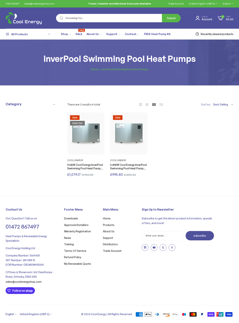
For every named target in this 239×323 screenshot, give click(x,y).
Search (171, 18)
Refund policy (72, 257)
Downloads (71, 218)
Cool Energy (75, 160)
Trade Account (112, 250)
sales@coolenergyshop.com (24, 281)
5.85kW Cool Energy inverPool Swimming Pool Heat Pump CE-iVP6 (128, 166)
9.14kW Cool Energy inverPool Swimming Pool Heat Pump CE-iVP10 (85, 166)
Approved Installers (76, 225)
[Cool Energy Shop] (19, 18)
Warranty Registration (77, 231)
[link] (66, 34)
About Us (108, 231)
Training (69, 244)
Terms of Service (75, 250)
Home (94, 69)
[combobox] (118, 18)
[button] (101, 119)
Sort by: (206, 104)
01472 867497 (22, 226)
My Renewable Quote (77, 263)
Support (108, 237)
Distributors (110, 244)
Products (108, 225)
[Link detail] (145, 247)
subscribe (199, 235)
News (67, 237)
